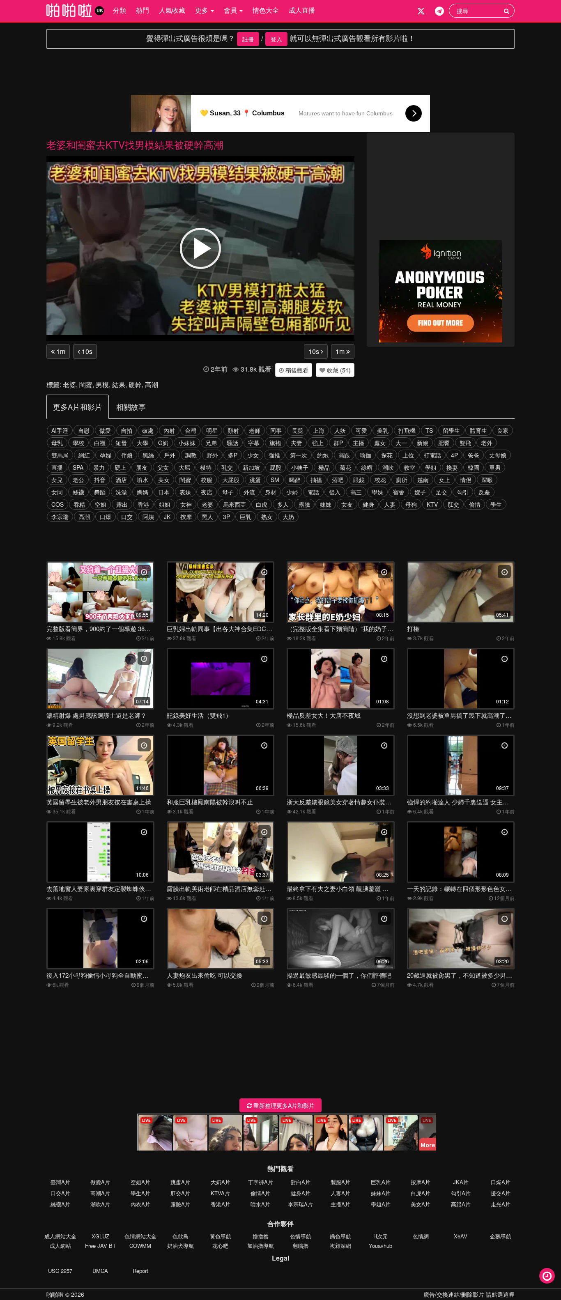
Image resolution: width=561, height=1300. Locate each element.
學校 (78, 443)
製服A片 (340, 1182)
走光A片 (500, 1204)
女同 (57, 492)
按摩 (186, 516)
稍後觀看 (296, 370)
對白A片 (300, 1182)
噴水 (142, 479)
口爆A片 (500, 1182)
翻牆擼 (300, 1245)
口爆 (105, 516)
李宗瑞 (60, 516)
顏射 (233, 430)
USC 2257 (60, 1271)
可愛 (361, 430)
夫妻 (296, 443)
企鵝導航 (500, 1236)
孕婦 (105, 455)
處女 (380, 443)
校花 (380, 479)
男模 (102, 384)
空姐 (100, 504)
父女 (163, 467)
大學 (142, 443)
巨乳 (245, 516)
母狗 (411, 504)
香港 (143, 504)
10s (86, 351)
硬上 (120, 467)
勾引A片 (461, 1193)
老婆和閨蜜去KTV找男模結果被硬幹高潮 (134, 144)
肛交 (453, 504)
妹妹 (325, 504)
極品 (324, 467)
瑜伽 (365, 455)
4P (454, 455)
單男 (495, 467)
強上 (318, 443)
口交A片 (60, 1193)
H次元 (380, 1236)
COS (57, 504)
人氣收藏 (172, 10)
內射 (169, 430)
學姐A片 (381, 1204)
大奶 (288, 516)
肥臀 (444, 443)
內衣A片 (140, 1204)
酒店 (121, 479)
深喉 (487, 479)
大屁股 (230, 479)
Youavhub (380, 1245)
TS (429, 430)
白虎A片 (420, 1193)
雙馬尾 (60, 455)
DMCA (100, 1271)
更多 (202, 10)
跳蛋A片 (180, 1182)
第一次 (298, 455)
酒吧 (337, 479)
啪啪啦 (55, 1294)
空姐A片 (140, 1182)
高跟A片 (461, 1204)
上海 (318, 430)
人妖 (340, 430)
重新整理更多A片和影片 (283, 1105)
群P (338, 443)
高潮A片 (100, 1193)
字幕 (254, 443)
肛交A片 (180, 1193)
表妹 (185, 492)
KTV (432, 504)
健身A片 (300, 1193)
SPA (78, 467)
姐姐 (164, 504)
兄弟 (211, 443)
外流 (249, 492)
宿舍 (399, 492)
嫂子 (420, 492)
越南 (423, 479)
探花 (387, 455)
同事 (276, 430)
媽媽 (142, 492)
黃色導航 (220, 1236)
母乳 (57, 443)
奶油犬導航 (180, 1245)
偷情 (475, 504)
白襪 (100, 443)
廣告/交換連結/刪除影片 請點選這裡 (469, 1294)
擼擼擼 (261, 1236)
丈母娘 (497, 455)
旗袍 (275, 443)
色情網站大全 (140, 1236)
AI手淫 (59, 430)
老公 (78, 479)
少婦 (292, 492)
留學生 (451, 430)
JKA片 (461, 1182)
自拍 (126, 430)
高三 (356, 492)
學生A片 (140, 1193)
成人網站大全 (60, 1236)
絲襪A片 (60, 1204)
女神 (186, 504)
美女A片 (420, 1204)
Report (140, 1271)
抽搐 (316, 479)
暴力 (99, 467)
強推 (274, 455)
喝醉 (295, 479)
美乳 (383, 430)
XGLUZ (100, 1236)
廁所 (401, 479)
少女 (253, 455)
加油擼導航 (260, 1245)
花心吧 (220, 1245)
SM (275, 479)
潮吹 (388, 467)
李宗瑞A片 (300, 1204)
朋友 (141, 467)
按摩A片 (420, 1182)
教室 (409, 467)
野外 (212, 455)
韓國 (473, 467)
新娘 (422, 443)
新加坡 (251, 467)
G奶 (163, 443)
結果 (118, 384)
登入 (276, 39)
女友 (347, 504)
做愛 (105, 430)
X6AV (460, 1236)
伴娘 (127, 455)
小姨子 (299, 467)
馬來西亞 (234, 504)
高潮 (151, 384)
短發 (121, 443)
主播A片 (340, 1204)
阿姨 (148, 516)
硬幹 (135, 384)
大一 (401, 443)
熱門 (142, 10)
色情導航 (300, 1236)
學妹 (377, 492)
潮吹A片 (100, 1204)
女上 (444, 479)
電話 (313, 492)
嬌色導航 (340, 1236)
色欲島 (180, 1236)
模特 (206, 467)
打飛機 (407, 430)
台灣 (190, 430)
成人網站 (60, 1245)
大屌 (184, 467)
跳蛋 (255, 479)
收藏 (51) (338, 370)
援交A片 (500, 1193)
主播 (358, 443)
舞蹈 (100, 492)
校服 (206, 479)
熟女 (267, 516)
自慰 (84, 430)
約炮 (323, 455)
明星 (212, 430)
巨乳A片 (381, 1182)
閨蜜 (85, 384)
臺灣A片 (60, 1182)
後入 (334, 492)
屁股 (275, 467)
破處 (148, 430)
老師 (254, 430)
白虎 (261, 504)
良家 (502, 430)
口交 (127, 516)
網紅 (84, 455)
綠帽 (366, 467)
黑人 (207, 516)
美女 (164, 479)
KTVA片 (220, 1193)
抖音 (100, 479)
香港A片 (220, 1204)
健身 (368, 504)
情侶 (465, 479)
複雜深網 (340, 1245)
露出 (122, 504)
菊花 (345, 467)
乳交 (227, 467)
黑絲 (148, 455)
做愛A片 (100, 1182)
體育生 (478, 430)
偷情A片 (260, 1193)
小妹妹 (186, 443)
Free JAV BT (100, 1245)
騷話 (232, 443)
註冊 (248, 39)
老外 (486, 443)
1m (60, 351)
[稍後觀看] (547, 1276)
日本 (164, 492)
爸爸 (473, 455)
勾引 (463, 492)
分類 (119, 10)
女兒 (57, 479)
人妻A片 (340, 1193)
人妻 (389, 504)
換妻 (452, 467)
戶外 (169, 455)
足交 (441, 492)
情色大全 (266, 10)
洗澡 (121, 492)
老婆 (69, 384)
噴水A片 (260, 1204)
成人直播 (302, 10)
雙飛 (465, 443)
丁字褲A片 (260, 1182)
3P (226, 516)
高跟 (344, 455)
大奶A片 (220, 1182)
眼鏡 (359, 479)
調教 (191, 455)
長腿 (297, 430)
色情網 (421, 1236)
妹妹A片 (381, 1193)
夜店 (206, 492)
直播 (57, 467)
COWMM (140, 1245)
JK (167, 516)
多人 (283, 504)
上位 (408, 455)
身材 (270, 492)
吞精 (79, 504)
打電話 (432, 455)
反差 (484, 492)
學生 (496, 504)
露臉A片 (180, 1204)
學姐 (431, 467)
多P (232, 455)
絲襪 (78, 492)
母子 (228, 492)
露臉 (304, 504)
